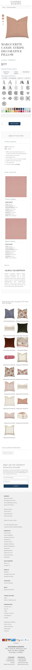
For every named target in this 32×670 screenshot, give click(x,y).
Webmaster (7, 628)
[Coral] (17, 111)
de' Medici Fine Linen (9, 500)
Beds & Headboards (9, 546)
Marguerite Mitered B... (22, 365)
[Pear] (10, 111)
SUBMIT (16, 486)
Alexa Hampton (8, 516)
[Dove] (13, 109)
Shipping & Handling (9, 622)
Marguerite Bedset (22, 350)
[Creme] (4, 109)
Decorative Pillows (11, 7)
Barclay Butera (8, 509)
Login (5, 598)
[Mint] (4, 111)
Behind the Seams (9, 589)
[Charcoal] (15, 109)
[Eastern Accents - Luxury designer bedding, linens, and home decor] (16, 2)
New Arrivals (7, 533)
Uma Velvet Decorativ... (22, 335)
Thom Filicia (7, 511)
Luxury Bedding (8, 535)
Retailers (6, 572)
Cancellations (7, 615)
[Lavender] (27, 111)
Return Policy (7, 624)
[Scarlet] (21, 111)
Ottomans (7, 548)
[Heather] (29, 111)
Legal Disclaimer (8, 626)
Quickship (6, 557)
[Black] (17, 109)
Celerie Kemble (8, 513)
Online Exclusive (8, 555)
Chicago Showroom (9, 574)
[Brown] (19, 109)
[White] (2, 109)
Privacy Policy (22, 472)
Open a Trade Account (10, 600)
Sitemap (6, 631)
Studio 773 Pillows (9, 505)
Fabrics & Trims (8, 552)
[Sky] (27, 109)
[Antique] (8, 109)
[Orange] (15, 111)
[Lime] (8, 111)
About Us (6, 563)
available (17, 164)
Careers (6, 617)
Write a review (7, 453)
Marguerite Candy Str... (22, 408)
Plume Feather (16, 72)
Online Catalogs (8, 583)
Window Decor (8, 541)
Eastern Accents (8, 498)
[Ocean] (23, 109)
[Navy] (21, 109)
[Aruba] (25, 109)
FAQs (5, 611)
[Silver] (29, 109)
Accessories (7, 539)
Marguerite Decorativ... (9, 437)
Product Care (7, 606)
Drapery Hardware (9, 544)
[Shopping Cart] (29, 3)
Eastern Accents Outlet (10, 520)
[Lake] (2, 111)
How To (6, 609)
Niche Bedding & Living (10, 502)
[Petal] (25, 111)
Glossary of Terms (9, 613)
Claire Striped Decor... (9, 321)
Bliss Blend (26, 72)
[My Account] (27, 3)
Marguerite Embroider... (22, 321)
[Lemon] (13, 111)
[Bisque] (6, 109)
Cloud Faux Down (6, 72)
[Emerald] (6, 111)
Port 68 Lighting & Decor (11, 524)
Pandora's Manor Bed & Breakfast (13, 527)
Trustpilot (16, 643)
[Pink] (23, 111)
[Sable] (10, 109)
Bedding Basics (8, 550)
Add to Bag (14, 123)
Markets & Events (8, 576)
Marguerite (11, 60)
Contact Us (7, 565)
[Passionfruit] (19, 111)
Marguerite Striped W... (9, 408)
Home (3, 7)
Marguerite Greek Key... (9, 365)
